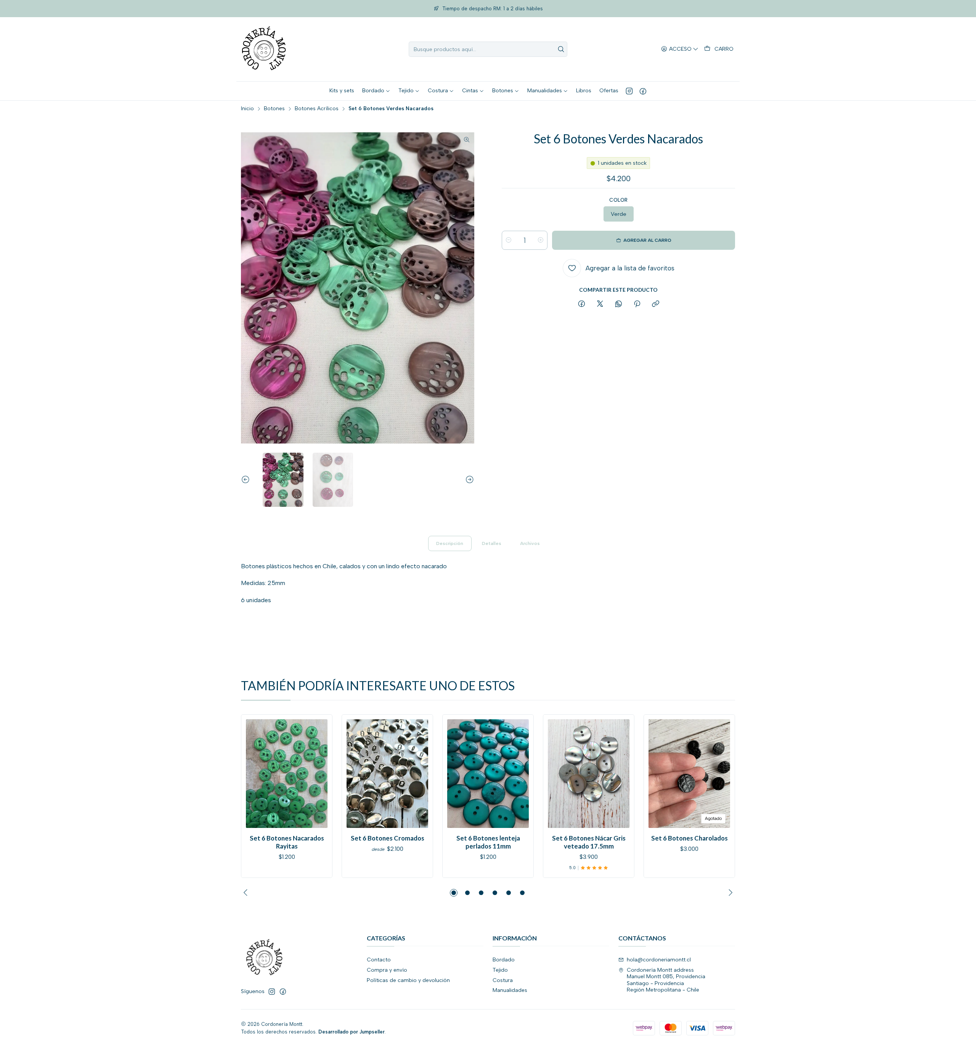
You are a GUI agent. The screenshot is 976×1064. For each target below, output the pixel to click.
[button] (453, 892)
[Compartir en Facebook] (581, 304)
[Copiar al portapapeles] (655, 304)
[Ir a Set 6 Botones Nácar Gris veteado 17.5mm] (588, 773)
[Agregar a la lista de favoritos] (255, 771)
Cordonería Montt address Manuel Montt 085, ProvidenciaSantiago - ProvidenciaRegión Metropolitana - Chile (666, 980)
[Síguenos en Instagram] (629, 90)
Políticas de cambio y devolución (408, 980)
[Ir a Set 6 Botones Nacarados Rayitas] (286, 773)
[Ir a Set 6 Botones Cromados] (387, 773)
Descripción (449, 543)
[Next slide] (468, 480)
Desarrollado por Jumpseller (351, 1032)
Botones (274, 108)
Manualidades (510, 990)
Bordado (504, 959)
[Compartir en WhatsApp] (618, 304)
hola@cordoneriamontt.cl (659, 959)
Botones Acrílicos (317, 108)
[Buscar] (560, 49)
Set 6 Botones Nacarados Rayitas (287, 842)
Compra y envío (387, 970)
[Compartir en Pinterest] (637, 304)
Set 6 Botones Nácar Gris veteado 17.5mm (589, 842)
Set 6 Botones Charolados (689, 838)
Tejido (500, 970)
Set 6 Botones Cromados (387, 838)
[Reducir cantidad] (508, 240)
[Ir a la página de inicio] (264, 49)
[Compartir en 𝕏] (600, 304)
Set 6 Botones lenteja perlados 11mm (488, 842)
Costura (503, 980)
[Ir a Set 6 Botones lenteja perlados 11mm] (488, 773)
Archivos (530, 543)
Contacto (379, 959)
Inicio (247, 108)
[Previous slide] (246, 480)
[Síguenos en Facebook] (643, 90)
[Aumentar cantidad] (540, 240)
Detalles (491, 543)
